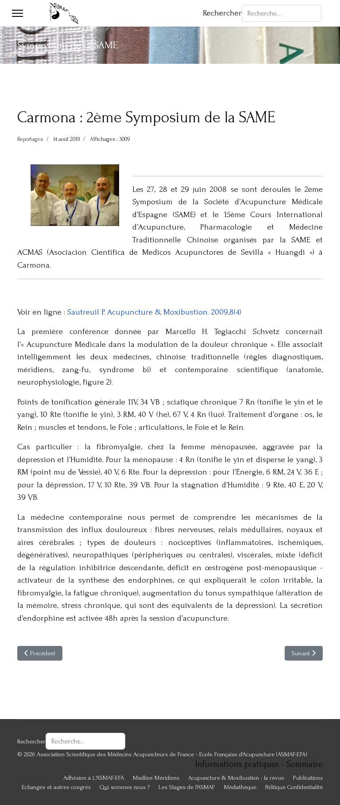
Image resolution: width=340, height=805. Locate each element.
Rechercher (222, 13)
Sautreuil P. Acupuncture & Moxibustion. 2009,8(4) (154, 312)
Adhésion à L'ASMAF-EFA (93, 777)
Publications (308, 777)
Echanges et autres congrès (56, 787)
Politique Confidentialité (294, 787)
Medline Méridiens (156, 777)
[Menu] (17, 13)
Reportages (30, 139)
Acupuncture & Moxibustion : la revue (236, 777)
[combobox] (281, 13)
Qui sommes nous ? (125, 787)
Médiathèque (240, 787)
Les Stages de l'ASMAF (186, 787)
